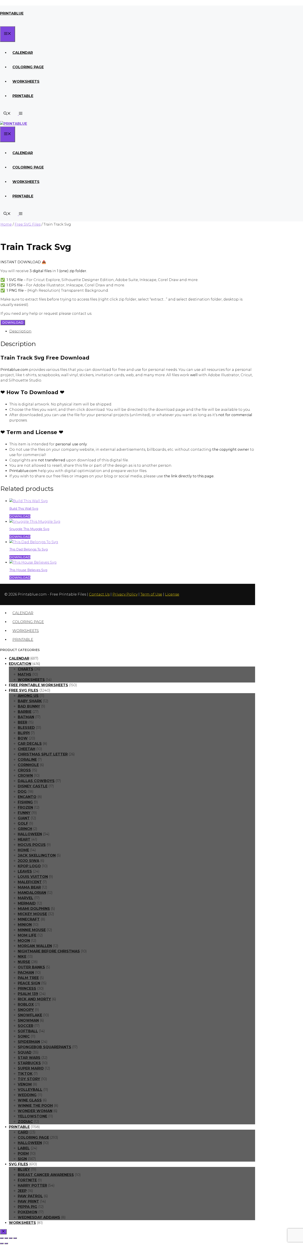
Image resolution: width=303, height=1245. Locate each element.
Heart (24, 839)
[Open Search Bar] (7, 114)
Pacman (26, 972)
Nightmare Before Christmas (49, 951)
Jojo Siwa (28, 861)
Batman (26, 717)
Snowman (28, 1020)
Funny (24, 813)
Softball (28, 1031)
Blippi (24, 733)
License (172, 594)
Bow (23, 738)
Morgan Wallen (35, 946)
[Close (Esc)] (15, 1238)
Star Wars (29, 1058)
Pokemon (27, 1212)
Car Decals (30, 743)
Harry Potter (32, 1185)
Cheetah (26, 749)
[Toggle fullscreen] (6, 1238)
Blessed (26, 728)
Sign (22, 1159)
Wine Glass (30, 1100)
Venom (25, 1084)
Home (6, 224)
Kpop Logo (29, 866)
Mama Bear (29, 887)
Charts (25, 669)
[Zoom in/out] (2, 1238)
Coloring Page (28, 67)
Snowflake (30, 1015)
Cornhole (28, 765)
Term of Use (151, 594)
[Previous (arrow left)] (2, 1243)
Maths (24, 674)
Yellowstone (32, 1116)
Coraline (27, 759)
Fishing (25, 802)
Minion (25, 924)
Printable (22, 96)
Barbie (24, 712)
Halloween (30, 834)
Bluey (24, 1169)
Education (20, 664)
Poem (23, 1153)
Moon (24, 940)
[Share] (10, 1238)
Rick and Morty (34, 999)
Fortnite (27, 1180)
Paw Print (28, 1201)
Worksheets (25, 81)
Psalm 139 (28, 994)
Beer (22, 722)
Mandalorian (32, 893)
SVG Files (18, 1164)
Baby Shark (30, 701)
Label (24, 1148)
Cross (24, 770)
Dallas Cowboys (36, 781)
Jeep (22, 1191)
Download (12, 323)
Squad (24, 1052)
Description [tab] (20, 331)
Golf (23, 823)
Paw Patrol (30, 1196)
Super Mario (31, 1068)
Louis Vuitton (33, 877)
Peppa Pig (27, 1207)
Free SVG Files (28, 224)
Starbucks (29, 1063)
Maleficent (30, 882)
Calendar (22, 53)
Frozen (25, 807)
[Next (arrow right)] (6, 1243)
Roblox (26, 1004)
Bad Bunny (29, 706)
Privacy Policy (125, 594)
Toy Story (29, 1079)
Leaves (25, 871)
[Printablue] (13, 124)
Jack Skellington (37, 855)
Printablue (12, 13)
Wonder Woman (35, 1111)
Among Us (28, 696)
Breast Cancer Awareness (46, 1175)
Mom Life (27, 935)
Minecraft (29, 919)
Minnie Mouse (32, 930)
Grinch (25, 829)
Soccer (25, 1026)
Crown (25, 775)
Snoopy (26, 1010)
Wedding (27, 1095)
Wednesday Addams (39, 1217)
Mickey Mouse (32, 914)
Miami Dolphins (34, 909)
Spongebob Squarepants (44, 1047)
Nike (22, 956)
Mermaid (27, 903)
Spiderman (29, 1042)
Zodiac (25, 1121)
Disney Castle (32, 786)
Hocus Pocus (32, 845)
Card (23, 1132)
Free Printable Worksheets (38, 685)
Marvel (25, 898)
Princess (27, 988)
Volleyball (30, 1090)
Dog (22, 791)
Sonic (24, 1036)
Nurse (24, 962)
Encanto (27, 797)
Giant (24, 818)
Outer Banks (31, 967)
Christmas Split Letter (43, 754)
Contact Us (99, 594)
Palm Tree (28, 978)
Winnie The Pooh (35, 1105)
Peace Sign (29, 983)
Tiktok (25, 1074)
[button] (20, 114)
